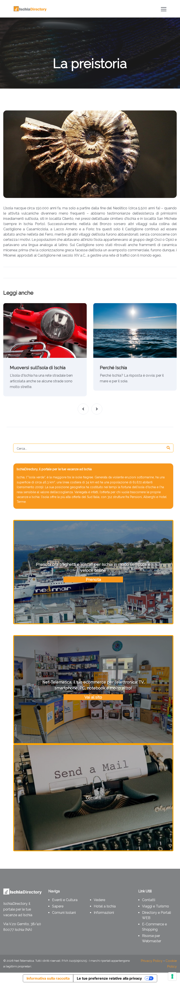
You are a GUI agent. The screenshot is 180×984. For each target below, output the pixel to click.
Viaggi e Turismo (155, 906)
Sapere (57, 906)
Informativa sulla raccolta (48, 978)
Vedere (99, 900)
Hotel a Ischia (105, 906)
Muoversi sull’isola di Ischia (37, 367)
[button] (83, 409)
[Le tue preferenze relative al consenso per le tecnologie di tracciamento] (172, 976)
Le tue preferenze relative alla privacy (109, 978)
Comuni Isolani (64, 913)
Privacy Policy (151, 961)
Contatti (148, 900)
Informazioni (104, 913)
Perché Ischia (113, 367)
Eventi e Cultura (64, 900)
